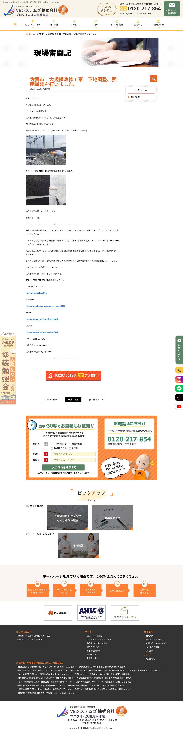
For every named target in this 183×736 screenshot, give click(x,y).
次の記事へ (94, 399)
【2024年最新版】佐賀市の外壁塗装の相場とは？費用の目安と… (45, 681)
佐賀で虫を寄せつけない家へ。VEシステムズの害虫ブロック (43, 670)
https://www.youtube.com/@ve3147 (42, 332)
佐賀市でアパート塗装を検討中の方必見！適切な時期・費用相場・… (104, 674)
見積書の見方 (92, 658)
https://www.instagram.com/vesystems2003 (45, 306)
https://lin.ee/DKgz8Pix (36, 293)
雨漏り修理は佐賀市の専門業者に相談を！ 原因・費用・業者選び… (132, 670)
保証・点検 (91, 654)
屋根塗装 (135, 97)
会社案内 (150, 635)
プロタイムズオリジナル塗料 (99, 639)
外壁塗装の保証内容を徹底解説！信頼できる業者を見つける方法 (104, 678)
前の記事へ (52, 399)
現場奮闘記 (150, 658)
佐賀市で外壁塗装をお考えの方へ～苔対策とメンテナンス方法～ (45, 685)
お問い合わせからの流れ (156, 643)
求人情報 (150, 650)
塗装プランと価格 (94, 635)
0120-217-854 (144, 8)
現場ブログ (159, 24)
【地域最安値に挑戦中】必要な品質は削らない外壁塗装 (101, 666)
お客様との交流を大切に (97, 643)
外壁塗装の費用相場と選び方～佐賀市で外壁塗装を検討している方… (104, 689)
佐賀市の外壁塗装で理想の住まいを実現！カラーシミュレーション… (47, 693)
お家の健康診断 (93, 650)
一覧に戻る (73, 399)
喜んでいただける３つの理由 (30, 639)
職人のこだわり (93, 647)
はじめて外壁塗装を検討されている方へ (35, 635)
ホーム (32, 34)
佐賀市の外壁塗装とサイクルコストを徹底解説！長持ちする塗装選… (104, 681)
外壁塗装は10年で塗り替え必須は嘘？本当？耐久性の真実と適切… (46, 678)
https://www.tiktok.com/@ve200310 (42, 319)
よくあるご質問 (152, 647)
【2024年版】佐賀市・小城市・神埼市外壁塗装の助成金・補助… (45, 689)
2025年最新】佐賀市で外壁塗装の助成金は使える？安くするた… (45, 674)
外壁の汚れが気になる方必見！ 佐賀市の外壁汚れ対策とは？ (100, 685)
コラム (96, 24)
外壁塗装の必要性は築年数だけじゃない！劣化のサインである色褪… (47, 666)
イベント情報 (116, 24)
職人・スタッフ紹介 (154, 639)
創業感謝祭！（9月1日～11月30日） (86, 670)
